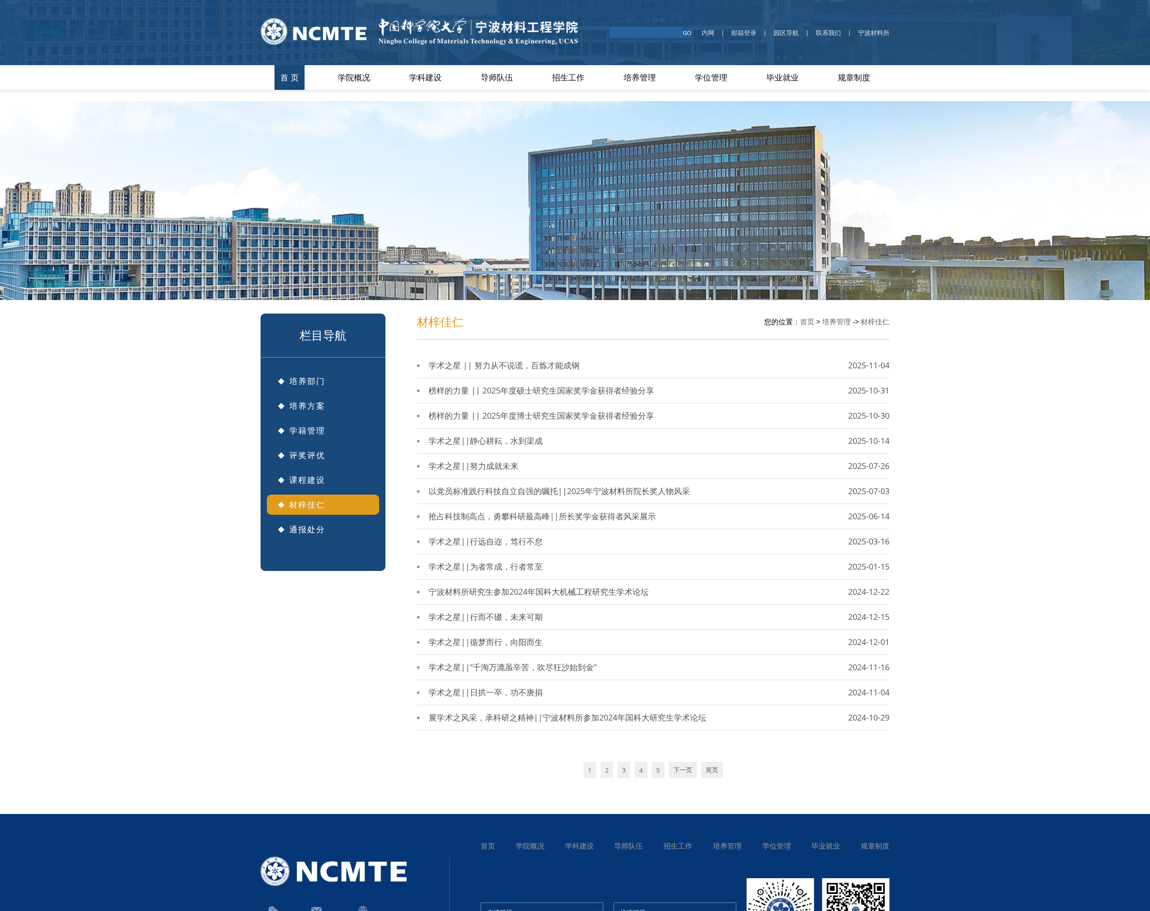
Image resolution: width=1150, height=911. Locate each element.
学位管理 (776, 846)
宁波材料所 (873, 32)
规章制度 (854, 77)
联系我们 (828, 32)
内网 (708, 32)
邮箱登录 (743, 32)
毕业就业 (825, 846)
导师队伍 (628, 846)
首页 (807, 322)
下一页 (682, 769)
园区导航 (786, 32)
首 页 (289, 77)
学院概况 (530, 846)
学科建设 (579, 846)
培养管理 (836, 322)
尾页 (712, 769)
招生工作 (677, 846)
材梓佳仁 (875, 322)
